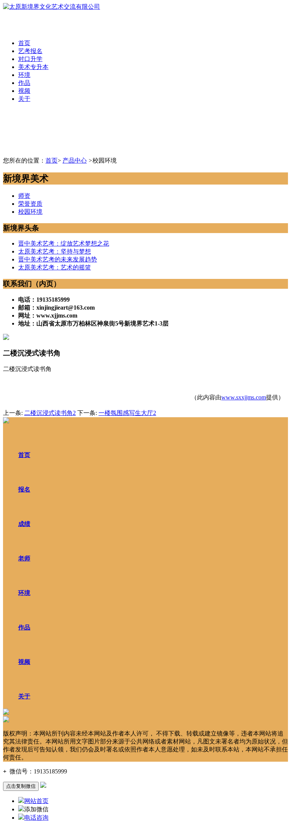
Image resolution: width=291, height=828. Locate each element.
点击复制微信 (21, 786)
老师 (24, 558)
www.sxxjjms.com (243, 397)
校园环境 (30, 211)
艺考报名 (30, 51)
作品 (24, 83)
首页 (24, 43)
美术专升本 (33, 67)
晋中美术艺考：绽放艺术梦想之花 (63, 243)
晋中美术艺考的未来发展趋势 (57, 259)
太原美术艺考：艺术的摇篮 (54, 267)
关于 (24, 98)
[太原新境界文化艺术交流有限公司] (51, 6)
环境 (24, 75)
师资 (24, 196)
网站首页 (36, 801)
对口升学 (30, 59)
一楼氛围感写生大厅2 (127, 413)
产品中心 (75, 160)
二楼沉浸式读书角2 (50, 413)
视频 (24, 91)
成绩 (24, 524)
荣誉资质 (30, 203)
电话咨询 (36, 817)
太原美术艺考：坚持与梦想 (54, 251)
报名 (24, 489)
